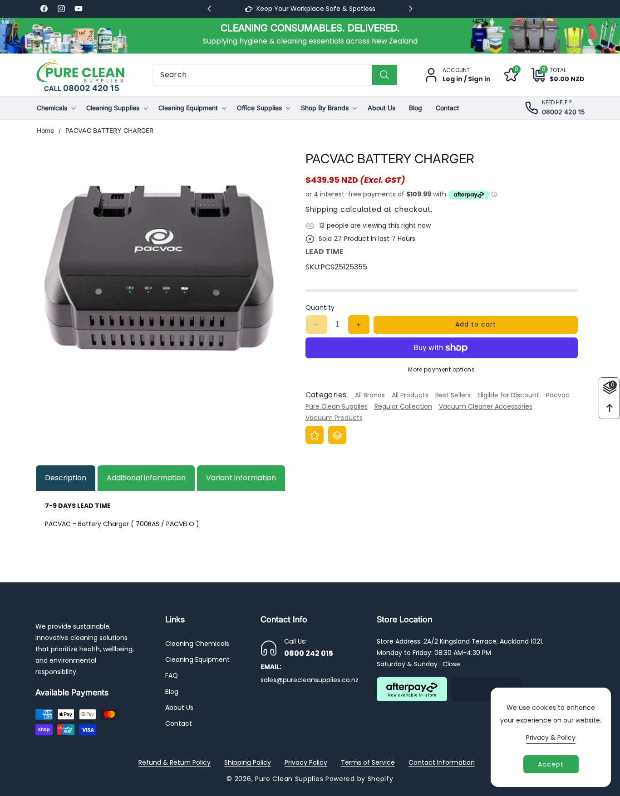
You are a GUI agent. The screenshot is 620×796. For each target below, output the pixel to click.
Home (45, 130)
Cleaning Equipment (197, 659)
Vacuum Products (334, 418)
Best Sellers (453, 395)
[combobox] (275, 75)
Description (65, 478)
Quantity (320, 307)
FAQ (171, 675)
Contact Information (441, 762)
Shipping (322, 209)
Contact (178, 723)
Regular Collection (403, 406)
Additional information (146, 478)
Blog (171, 691)
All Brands (370, 395)
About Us (179, 707)
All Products (410, 395)
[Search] (384, 75)
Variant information (241, 478)
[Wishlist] (314, 435)
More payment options (441, 369)
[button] (551, 75)
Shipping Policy (247, 762)
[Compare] (337, 435)
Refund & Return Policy (174, 762)
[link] (310, 35)
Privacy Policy (306, 762)
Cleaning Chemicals (197, 643)
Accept (551, 764)
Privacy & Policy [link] (551, 737)
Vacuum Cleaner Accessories (485, 406)
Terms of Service (368, 762)
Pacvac (558, 395)
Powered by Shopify (359, 778)
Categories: (326, 395)
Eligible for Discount (508, 395)
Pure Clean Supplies (336, 406)
